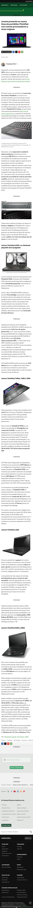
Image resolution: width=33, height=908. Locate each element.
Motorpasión (20, 867)
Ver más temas (6, 825)
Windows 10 (20, 820)
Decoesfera (5, 880)
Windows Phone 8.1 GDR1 (23, 817)
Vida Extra (19, 849)
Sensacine (19, 857)
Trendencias (5, 877)
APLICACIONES (23, 5)
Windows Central (10, 737)
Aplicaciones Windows (23, 811)
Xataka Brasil (5, 892)
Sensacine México (21, 892)
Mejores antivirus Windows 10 (20, 785)
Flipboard (19, 52)
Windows (4, 805)
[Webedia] (29, 1)
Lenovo (25, 740)
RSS (21, 791)
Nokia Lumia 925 (21, 814)
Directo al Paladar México (8, 897)
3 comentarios (7, 52)
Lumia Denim (5, 820)
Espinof (19, 859)
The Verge (20, 737)
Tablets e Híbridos (22, 808)
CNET (27, 737)
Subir (27, 838)
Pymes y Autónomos (22, 880)
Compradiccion (5, 882)
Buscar (30, 831)
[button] (12, 64)
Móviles (19, 805)
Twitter (16, 52)
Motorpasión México (22, 897)
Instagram (17, 791)
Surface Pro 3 (5, 817)
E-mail (22, 52)
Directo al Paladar (6, 867)
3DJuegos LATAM (21, 890)
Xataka (3, 846)
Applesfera (4, 851)
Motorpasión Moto (21, 869)
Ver (17, 767)
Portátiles (9, 740)
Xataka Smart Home (7, 853)
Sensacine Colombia (22, 894)
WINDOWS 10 (4, 5)
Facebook (13, 52)
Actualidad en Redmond (8, 811)
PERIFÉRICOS (13, 5)
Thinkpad (17, 740)
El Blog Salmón (20, 877)
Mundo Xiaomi (5, 855)
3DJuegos (19, 846)
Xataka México (5, 890)
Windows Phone (6, 808)
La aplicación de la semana (9, 814)
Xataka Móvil (5, 849)
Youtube (14, 791)
